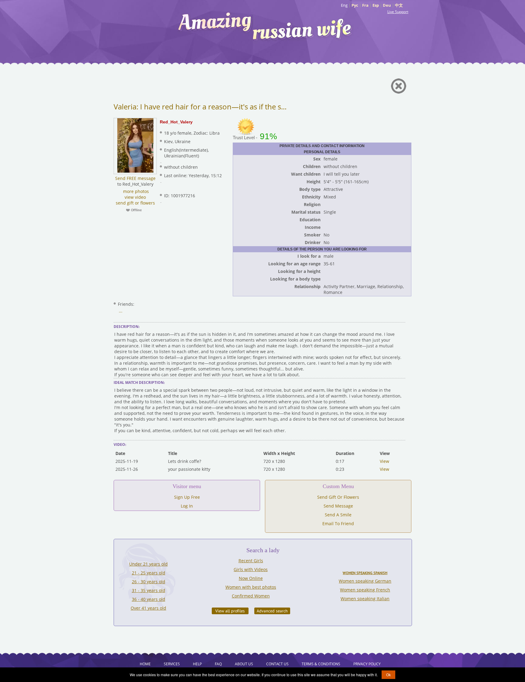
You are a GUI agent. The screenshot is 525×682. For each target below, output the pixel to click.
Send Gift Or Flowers (338, 497)
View (384, 461)
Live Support (397, 11)
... (120, 311)
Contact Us (277, 663)
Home (145, 663)
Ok (388, 674)
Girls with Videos (251, 569)
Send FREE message (135, 178)
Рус (355, 5)
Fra (365, 5)
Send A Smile (338, 515)
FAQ (218, 663)
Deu (387, 5)
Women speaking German (365, 581)
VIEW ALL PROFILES (230, 611)
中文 (399, 5)
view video (135, 197)
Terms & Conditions (321, 663)
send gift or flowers (135, 203)
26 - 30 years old (148, 581)
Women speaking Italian (365, 598)
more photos (135, 191)
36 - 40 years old (148, 599)
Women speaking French (365, 590)
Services (172, 663)
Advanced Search (272, 611)
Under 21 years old (148, 564)
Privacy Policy (367, 663)
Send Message (338, 506)
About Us (244, 663)
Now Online (251, 578)
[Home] (265, 26)
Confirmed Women (251, 596)
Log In (187, 506)
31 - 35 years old (148, 590)
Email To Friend (338, 523)
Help (197, 663)
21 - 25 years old (148, 573)
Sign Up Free (187, 497)
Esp (375, 5)
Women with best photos (250, 587)
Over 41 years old (148, 608)
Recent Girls (250, 560)
